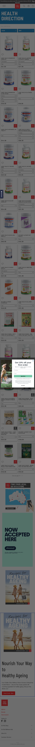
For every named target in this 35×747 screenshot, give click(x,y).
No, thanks (23, 385)
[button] (1, 194)
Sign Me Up (23, 376)
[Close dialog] (33, 360)
